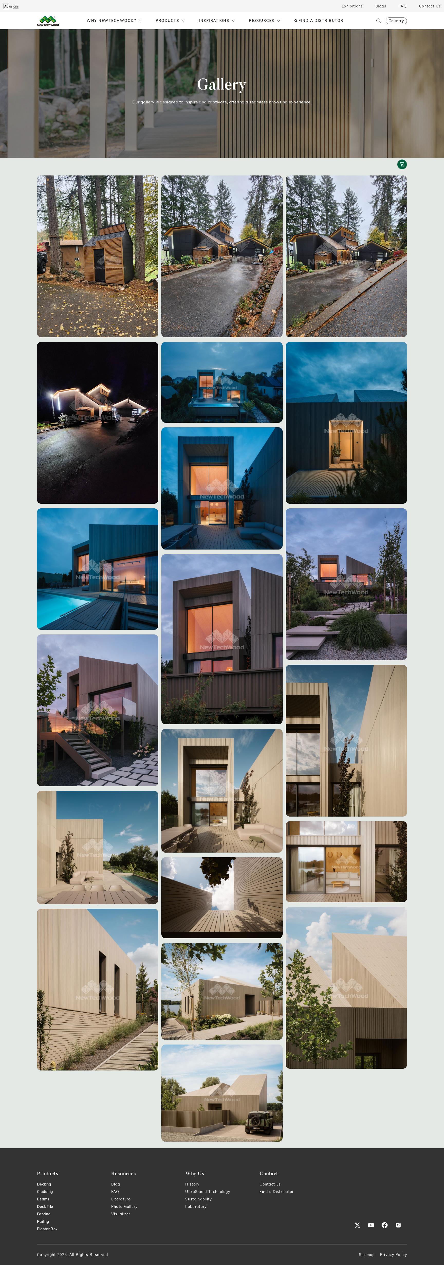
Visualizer (121, 1214)
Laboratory (196, 1206)
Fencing (44, 1214)
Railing (43, 1221)
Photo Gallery (124, 1206)
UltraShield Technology (207, 1191)
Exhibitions (352, 6)
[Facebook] (384, 1225)
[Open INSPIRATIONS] (233, 20)
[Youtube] (371, 1225)
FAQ (403, 6)
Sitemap (367, 1254)
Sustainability (198, 1199)
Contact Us (430, 6)
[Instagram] (398, 1225)
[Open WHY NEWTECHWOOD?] (140, 20)
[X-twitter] (357, 1225)
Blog (115, 1184)
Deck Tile (45, 1206)
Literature (121, 1199)
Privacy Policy (393, 1254)
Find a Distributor (277, 1191)
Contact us (270, 1184)
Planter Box (47, 1229)
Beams (43, 1199)
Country (396, 21)
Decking (44, 1184)
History (192, 1184)
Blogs (380, 6)
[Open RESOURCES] (278, 20)
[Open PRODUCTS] (183, 20)
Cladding (45, 1191)
